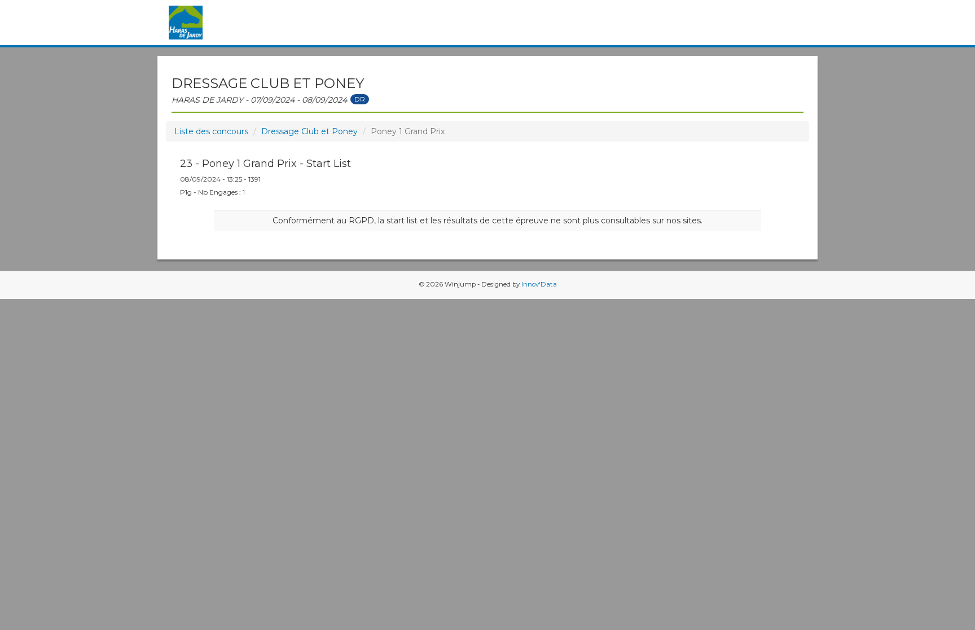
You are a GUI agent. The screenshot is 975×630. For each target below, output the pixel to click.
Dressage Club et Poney (309, 131)
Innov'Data (539, 284)
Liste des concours (211, 131)
